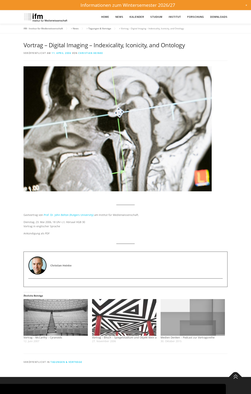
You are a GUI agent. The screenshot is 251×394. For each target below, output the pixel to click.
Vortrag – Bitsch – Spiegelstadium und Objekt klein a (124, 337)
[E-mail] (31, 285)
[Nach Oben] (235, 376)
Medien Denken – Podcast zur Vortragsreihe (188, 337)
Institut (175, 17)
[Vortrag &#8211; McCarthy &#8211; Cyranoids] (56, 317)
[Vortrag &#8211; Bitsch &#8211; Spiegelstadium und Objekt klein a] (124, 317)
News (119, 17)
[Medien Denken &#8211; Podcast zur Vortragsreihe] (193, 317)
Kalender (137, 17)
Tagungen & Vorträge (66, 362)
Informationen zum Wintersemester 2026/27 (127, 5)
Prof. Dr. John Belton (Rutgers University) (69, 215)
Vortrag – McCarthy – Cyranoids (43, 337)
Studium (156, 17)
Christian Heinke (90, 53)
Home (105, 17)
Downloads (218, 17)
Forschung (195, 17)
